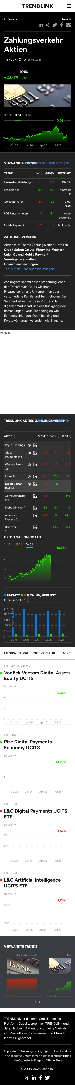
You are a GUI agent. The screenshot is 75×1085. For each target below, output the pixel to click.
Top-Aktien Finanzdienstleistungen (29, 269)
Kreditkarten (12, 190)
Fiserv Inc (11, 476)
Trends (66, 19)
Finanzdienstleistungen (18, 182)
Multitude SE (66, 225)
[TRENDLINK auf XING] (27, 1077)
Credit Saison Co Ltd (13, 486)
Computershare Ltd (15, 498)
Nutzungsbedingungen (35, 1051)
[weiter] (40, 1002)
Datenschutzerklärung (57, 1056)
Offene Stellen (55, 1060)
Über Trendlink (62, 1051)
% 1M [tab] (7, 115)
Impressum (11, 1051)
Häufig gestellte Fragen (28, 1060)
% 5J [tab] (28, 115)
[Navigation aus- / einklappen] (69, 6)
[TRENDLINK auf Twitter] (47, 1077)
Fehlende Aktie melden (52, 421)
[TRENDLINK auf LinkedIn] (34, 1077)
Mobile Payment (14, 225)
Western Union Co (14, 466)
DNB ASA (68, 182)
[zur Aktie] (35, 445)
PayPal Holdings (15, 445)
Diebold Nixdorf (15, 507)
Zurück (12, 19)
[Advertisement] (37, 372)
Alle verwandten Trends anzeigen (45, 163)
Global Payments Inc (13, 455)
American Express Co (12, 517)
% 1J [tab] (18, 115)
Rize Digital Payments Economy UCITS (28, 744)
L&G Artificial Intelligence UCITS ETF (32, 883)
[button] (41, 24)
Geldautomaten (14, 201)
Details (8, 686)
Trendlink (37, 6)
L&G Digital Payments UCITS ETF (35, 814)
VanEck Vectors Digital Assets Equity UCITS (37, 675)
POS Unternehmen (16, 213)
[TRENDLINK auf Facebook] (40, 1077)
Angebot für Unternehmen (23, 1056)
